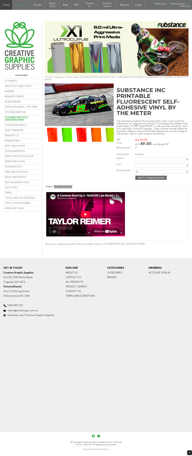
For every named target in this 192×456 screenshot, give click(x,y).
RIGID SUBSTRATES (15, 177)
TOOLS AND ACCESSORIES (20, 198)
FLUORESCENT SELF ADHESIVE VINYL (16, 118)
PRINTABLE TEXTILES (16, 172)
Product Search (107, 5)
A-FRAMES (11, 81)
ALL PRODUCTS (74, 282)
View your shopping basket (60, 244)
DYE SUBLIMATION (15, 112)
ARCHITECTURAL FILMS (18, 86)
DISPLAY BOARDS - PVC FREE (21, 107)
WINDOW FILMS (14, 208)
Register (125, 5)
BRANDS (112, 277)
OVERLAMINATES (15, 151)
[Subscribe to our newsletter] (98, 436)
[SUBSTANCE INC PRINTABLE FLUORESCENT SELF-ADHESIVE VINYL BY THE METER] (79, 125)
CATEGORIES (114, 273)
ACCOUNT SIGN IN (159, 273)
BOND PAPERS (13, 102)
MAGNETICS (12, 135)
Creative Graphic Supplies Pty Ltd (97, 442)
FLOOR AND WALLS (16, 125)
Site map (118, 442)
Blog (65, 5)
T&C (76, 5)
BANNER (9, 91)
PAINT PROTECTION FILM (19, 156)
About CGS (52, 5)
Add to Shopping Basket (151, 177)
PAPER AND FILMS (15, 161)
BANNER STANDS (14, 97)
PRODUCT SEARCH (76, 287)
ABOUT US (71, 273)
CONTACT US (73, 277)
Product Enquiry (63, 187)
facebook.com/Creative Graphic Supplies (31, 315)
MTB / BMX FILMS (15, 146)
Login (138, 5)
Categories (21, 5)
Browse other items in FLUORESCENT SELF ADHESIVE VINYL (112, 244)
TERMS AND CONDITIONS (80, 296)
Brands (37, 5)
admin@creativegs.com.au (23, 310)
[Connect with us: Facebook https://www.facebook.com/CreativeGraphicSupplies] (93, 436)
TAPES (8, 193)
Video (49, 187)
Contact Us (89, 5)
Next (181, 48)
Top (189, 452)
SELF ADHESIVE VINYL (17, 182)
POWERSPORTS (13, 167)
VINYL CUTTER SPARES (17, 203)
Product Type (72, 77)
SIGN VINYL (11, 188)
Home (6, 5)
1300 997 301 (15, 305)
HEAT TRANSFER (14, 130)
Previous (52, 48)
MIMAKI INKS (12, 141)
